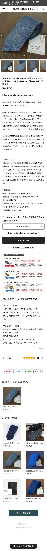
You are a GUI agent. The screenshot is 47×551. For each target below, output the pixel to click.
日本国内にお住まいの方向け (23, 248)
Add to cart (23, 240)
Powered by (21, 528)
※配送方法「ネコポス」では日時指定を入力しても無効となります (23, 219)
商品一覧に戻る (23, 513)
